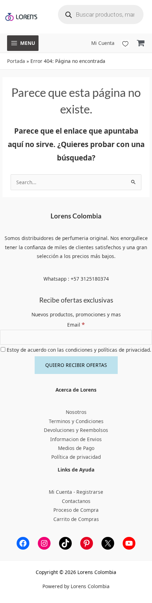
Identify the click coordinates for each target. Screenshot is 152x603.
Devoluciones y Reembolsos (76, 430)
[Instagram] (44, 543)
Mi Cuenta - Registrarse (76, 491)
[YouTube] (129, 543)
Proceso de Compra (76, 510)
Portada (16, 61)
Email (76, 324)
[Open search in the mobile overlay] (100, 14)
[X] (107, 543)
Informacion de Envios (76, 439)
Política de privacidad (76, 456)
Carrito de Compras (76, 519)
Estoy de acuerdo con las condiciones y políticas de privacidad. (78, 349)
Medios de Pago (76, 448)
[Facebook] (23, 543)
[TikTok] (65, 543)
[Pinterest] (86, 543)
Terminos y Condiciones (76, 421)
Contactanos (76, 501)
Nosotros (76, 412)
